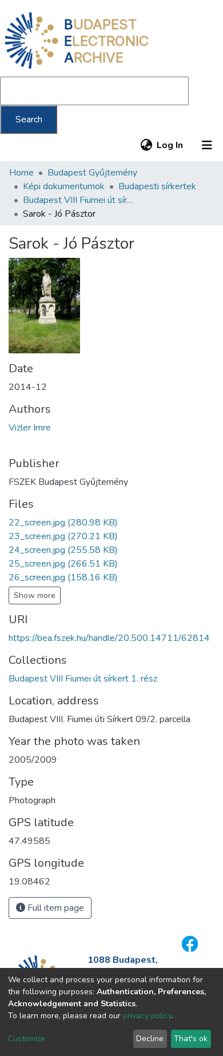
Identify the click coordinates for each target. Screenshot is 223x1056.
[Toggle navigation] (207, 145)
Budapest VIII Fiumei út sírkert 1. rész (80, 200)
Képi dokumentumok (64, 186)
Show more (34, 595)
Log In (170, 145)
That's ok (191, 1038)
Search (28, 119)
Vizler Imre (30, 427)
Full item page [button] (54, 908)
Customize (26, 1038)
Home (21, 172)
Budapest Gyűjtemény (92, 172)
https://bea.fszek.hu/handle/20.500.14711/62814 (109, 638)
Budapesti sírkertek (157, 186)
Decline (150, 1038)
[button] (146, 145)
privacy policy (147, 1015)
